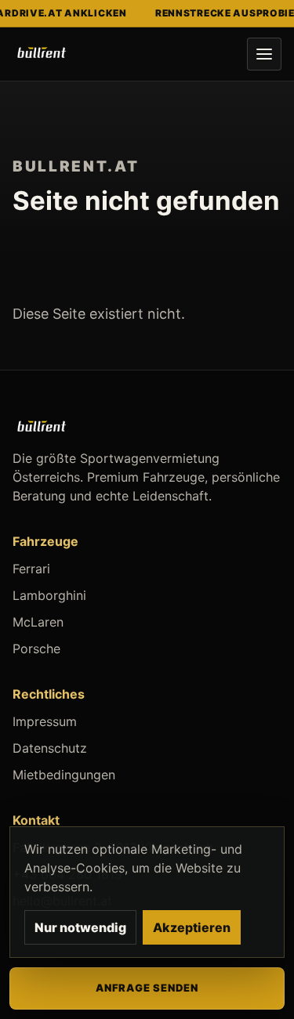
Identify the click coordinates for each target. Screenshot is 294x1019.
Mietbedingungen (64, 774)
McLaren (38, 622)
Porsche (36, 648)
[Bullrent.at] (42, 54)
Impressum (45, 721)
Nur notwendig (80, 927)
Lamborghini (49, 595)
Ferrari (31, 568)
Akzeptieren (191, 927)
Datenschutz (50, 748)
